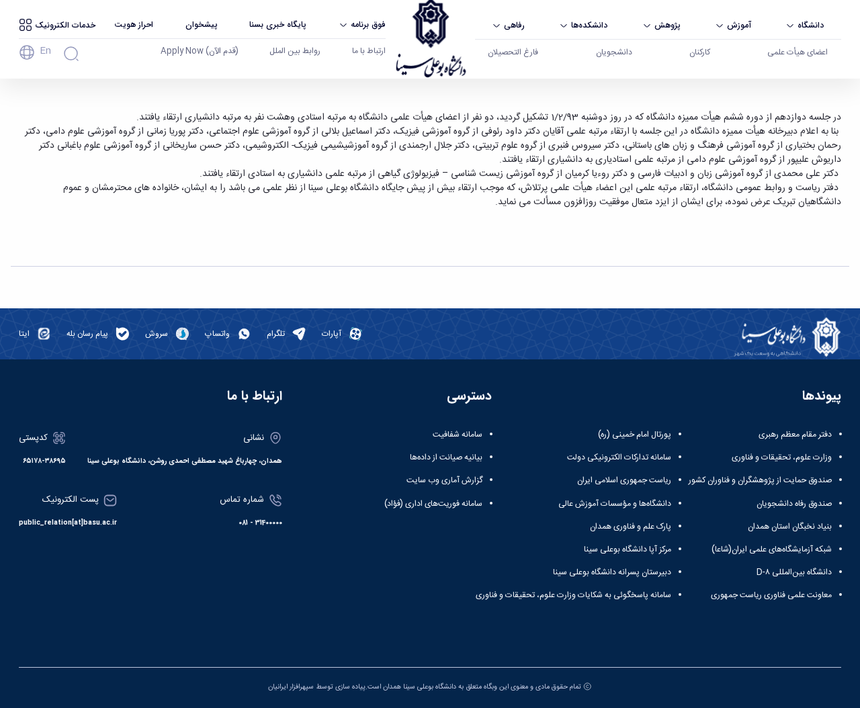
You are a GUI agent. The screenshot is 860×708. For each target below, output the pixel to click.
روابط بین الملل (294, 51)
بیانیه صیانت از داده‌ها (446, 457)
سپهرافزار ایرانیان (291, 687)
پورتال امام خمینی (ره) (634, 434)
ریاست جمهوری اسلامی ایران (624, 480)
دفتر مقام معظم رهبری (795, 434)
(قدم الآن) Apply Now (200, 51)
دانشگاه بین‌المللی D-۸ (794, 572)
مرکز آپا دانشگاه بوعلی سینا (627, 549)
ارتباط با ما (369, 51)
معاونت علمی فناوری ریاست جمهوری (771, 595)
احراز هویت (133, 24)
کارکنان (699, 52)
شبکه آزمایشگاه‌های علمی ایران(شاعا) (772, 549)
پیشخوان (201, 24)
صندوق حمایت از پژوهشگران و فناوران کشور (760, 480)
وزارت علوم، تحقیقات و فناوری (782, 457)
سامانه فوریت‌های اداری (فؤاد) (433, 504)
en (45, 51)
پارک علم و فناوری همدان (630, 526)
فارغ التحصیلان (513, 52)
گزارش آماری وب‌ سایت (444, 480)
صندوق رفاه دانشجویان (794, 504)
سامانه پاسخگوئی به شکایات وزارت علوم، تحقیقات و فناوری (573, 595)
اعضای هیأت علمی (797, 52)
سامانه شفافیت (457, 434)
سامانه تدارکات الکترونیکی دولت (619, 457)
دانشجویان (614, 52)
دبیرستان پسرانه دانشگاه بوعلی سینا (612, 572)
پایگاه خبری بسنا (277, 24)
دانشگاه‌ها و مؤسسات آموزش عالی (614, 504)
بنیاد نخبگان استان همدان (790, 526)
